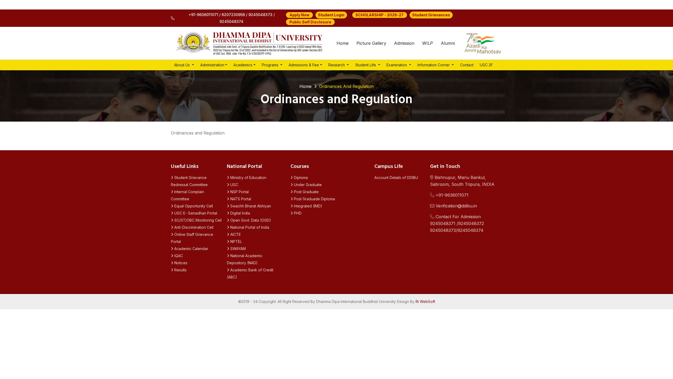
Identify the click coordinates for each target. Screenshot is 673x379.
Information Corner (434, 65)
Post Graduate (306, 192)
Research (337, 65)
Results (180, 270)
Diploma (300, 177)
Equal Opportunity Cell (193, 206)
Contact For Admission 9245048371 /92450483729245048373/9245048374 (457, 223)
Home (342, 43)
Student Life (366, 65)
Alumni (448, 43)
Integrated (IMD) (307, 206)
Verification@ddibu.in (455, 205)
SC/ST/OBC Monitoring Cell (197, 220)
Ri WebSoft (425, 301)
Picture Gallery (371, 43)
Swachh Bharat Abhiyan (250, 206)
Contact (466, 65)
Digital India (239, 213)
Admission (404, 43)
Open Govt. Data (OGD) (250, 220)
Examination (397, 65)
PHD (297, 213)
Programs (270, 65)
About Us (182, 65)
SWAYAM (237, 248)
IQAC (178, 255)
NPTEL (235, 241)
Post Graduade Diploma (314, 199)
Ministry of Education (247, 177)
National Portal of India (249, 227)
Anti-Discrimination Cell (193, 227)
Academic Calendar (190, 248)
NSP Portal (239, 192)
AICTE (235, 234)
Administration (212, 65)
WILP (427, 43)
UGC (233, 184)
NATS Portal (240, 199)
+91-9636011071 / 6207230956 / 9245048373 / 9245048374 (231, 18)
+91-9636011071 (451, 195)
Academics (242, 65)
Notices (180, 263)
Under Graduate (307, 184)
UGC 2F (486, 65)
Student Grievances (431, 15)
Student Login (331, 15)
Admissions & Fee (304, 65)
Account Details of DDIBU (396, 177)
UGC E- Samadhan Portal (195, 213)
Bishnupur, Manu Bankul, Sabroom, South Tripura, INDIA (462, 181)
